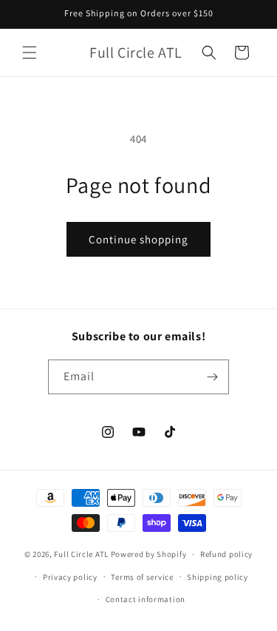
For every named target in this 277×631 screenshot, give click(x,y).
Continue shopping (138, 239)
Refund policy (226, 554)
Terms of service (142, 577)
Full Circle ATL (81, 554)
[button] (29, 52)
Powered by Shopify (149, 554)
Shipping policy (217, 577)
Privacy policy (70, 577)
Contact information (145, 599)
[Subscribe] (212, 377)
